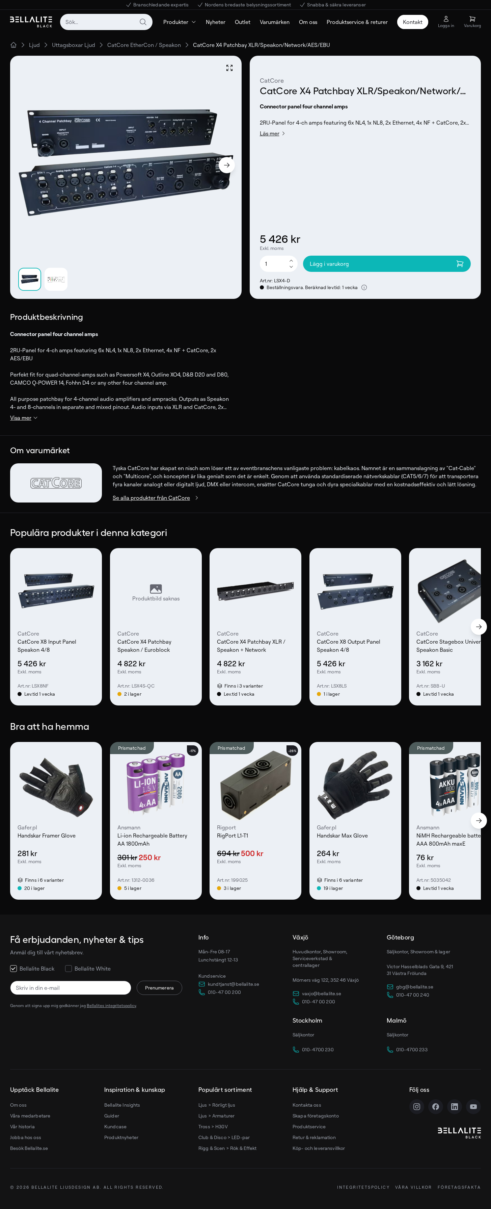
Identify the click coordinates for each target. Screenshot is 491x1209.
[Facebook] (435, 1106)
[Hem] (13, 45)
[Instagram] (416, 1106)
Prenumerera (159, 988)
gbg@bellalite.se (414, 986)
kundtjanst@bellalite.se (233, 984)
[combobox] (106, 22)
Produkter (175, 22)
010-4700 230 (318, 1049)
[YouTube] (473, 1106)
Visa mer (20, 417)
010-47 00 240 (412, 995)
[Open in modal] (229, 68)
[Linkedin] (454, 1106)
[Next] (227, 165)
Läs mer (269, 133)
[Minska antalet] (291, 267)
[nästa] (479, 627)
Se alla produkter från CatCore (151, 497)
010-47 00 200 (224, 992)
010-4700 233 (412, 1049)
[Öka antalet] (291, 260)
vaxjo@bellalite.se (322, 993)
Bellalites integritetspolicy (111, 1005)
